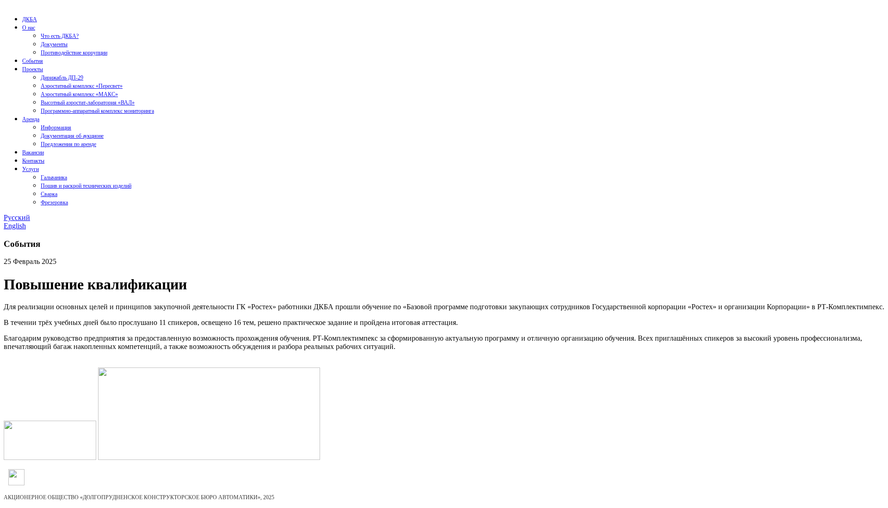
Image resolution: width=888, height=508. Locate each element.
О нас (28, 27)
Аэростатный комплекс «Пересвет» (82, 86)
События (32, 61)
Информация (56, 127)
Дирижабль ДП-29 (62, 77)
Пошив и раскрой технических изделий (86, 186)
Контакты (33, 161)
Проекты (32, 69)
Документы (54, 44)
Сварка (49, 194)
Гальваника (54, 177)
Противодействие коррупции (74, 52)
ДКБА (29, 19)
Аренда (30, 119)
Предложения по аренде (68, 144)
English (15, 226)
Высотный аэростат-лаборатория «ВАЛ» (88, 102)
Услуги (30, 169)
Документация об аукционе (72, 136)
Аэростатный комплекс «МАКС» (79, 94)
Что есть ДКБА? (60, 36)
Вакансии (33, 152)
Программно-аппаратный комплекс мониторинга (97, 111)
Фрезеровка (54, 202)
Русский (17, 217)
